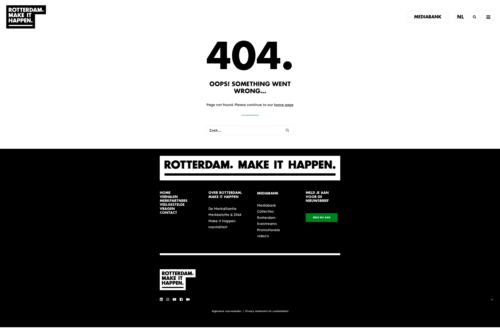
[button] (287, 130)
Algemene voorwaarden (226, 311)
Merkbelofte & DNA (225, 214)
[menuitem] (429, 17)
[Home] (180, 279)
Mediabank (266, 205)
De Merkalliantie (222, 208)
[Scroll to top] (492, 299)
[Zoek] (473, 17)
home (165, 192)
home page (284, 105)
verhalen (169, 197)
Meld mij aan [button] (321, 218)
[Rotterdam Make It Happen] (26, 17)
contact (168, 212)
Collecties (265, 211)
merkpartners (174, 200)
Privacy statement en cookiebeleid (266, 311)
